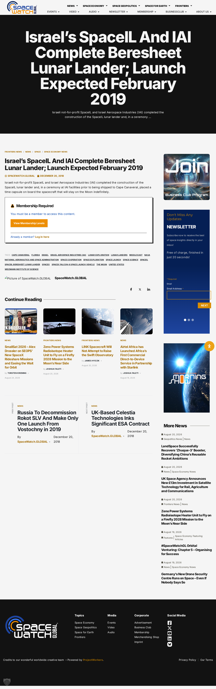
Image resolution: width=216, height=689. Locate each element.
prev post (12, 408)
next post (87, 408)
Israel (45, 255)
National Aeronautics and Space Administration (32, 260)
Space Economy (93, 5)
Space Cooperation (71, 260)
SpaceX (46, 264)
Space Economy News (55, 152)
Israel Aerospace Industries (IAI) (68, 255)
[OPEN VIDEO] (78, 12)
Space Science (130, 260)
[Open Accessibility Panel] (209, 346)
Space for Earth (156, 5)
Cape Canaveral (21, 255)
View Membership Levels (29, 223)
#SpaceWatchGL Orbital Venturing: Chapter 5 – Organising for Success (186, 550)
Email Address (175, 288)
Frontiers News (13, 152)
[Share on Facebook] (131, 289)
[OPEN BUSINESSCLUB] (186, 12)
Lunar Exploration (98, 255)
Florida (35, 255)
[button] (7, 682)
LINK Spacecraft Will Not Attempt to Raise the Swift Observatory (97, 351)
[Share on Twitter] (140, 289)
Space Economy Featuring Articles (189, 538)
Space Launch (113, 260)
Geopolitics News (173, 439)
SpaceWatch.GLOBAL (32, 441)
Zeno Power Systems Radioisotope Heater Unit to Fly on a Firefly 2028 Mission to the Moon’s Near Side (58, 355)
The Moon (101, 264)
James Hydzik (92, 360)
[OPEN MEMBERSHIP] (155, 12)
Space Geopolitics (124, 5)
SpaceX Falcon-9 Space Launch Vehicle (73, 264)
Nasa (147, 255)
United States (116, 264)
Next (204, 305)
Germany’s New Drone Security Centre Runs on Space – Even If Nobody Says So (184, 578)
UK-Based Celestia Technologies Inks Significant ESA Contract (120, 418)
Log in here (42, 236)
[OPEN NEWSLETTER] (127, 12)
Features (168, 537)
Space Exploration (93, 260)
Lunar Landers (119, 255)
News (71, 5)
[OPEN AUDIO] (98, 12)
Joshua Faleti (53, 369)
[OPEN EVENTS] (59, 12)
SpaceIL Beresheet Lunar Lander (22, 264)
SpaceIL (144, 260)
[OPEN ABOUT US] (211, 12)
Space (37, 152)
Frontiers (182, 5)
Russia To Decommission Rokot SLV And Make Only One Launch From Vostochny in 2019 (47, 420)
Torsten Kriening (17, 373)
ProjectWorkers (93, 659)
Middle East (135, 255)
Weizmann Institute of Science (21, 269)
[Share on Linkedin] (148, 289)
